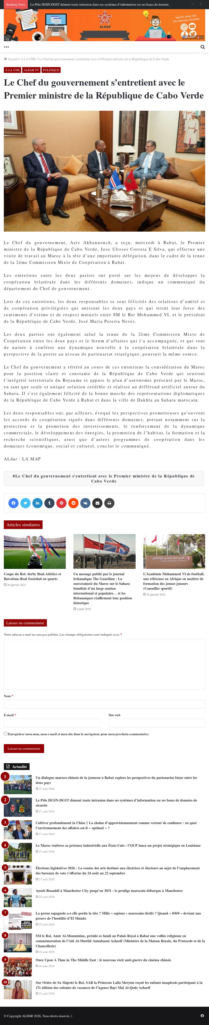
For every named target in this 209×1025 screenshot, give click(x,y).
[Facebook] (13, 503)
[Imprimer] (109, 503)
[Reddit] (73, 503)
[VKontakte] (85, 503)
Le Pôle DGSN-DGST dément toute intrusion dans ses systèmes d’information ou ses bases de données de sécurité (108, 4)
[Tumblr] (49, 503)
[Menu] (6, 46)
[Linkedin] (37, 503)
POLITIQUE (51, 70)
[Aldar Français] (104, 25)
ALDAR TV (31, 70)
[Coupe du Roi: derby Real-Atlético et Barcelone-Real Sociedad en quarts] (35, 551)
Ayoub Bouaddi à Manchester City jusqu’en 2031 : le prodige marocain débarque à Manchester (109, 890)
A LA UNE (28, 59)
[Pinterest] (61, 503)
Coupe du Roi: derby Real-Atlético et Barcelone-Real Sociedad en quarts (32, 576)
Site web (114, 714)
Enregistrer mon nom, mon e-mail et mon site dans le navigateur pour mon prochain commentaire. (78, 733)
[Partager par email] (97, 503)
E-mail (10, 714)
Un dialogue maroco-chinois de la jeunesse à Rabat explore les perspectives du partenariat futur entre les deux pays (116, 780)
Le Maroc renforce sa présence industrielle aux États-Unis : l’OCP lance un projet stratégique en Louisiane (118, 845)
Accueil (12, 59)
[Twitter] (25, 503)
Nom (8, 695)
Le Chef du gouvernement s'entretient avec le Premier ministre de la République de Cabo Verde (105, 478)
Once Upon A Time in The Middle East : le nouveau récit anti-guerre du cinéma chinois (103, 960)
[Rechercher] (202, 46)
